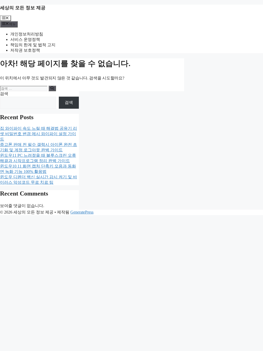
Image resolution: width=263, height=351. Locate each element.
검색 (4, 93)
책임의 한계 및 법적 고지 (32, 45)
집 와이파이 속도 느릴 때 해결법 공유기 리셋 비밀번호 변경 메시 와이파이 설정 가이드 (38, 133)
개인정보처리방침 (26, 34)
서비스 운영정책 (25, 39)
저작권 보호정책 (25, 50)
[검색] (52, 88)
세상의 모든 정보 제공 (22, 7)
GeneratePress (81, 212)
